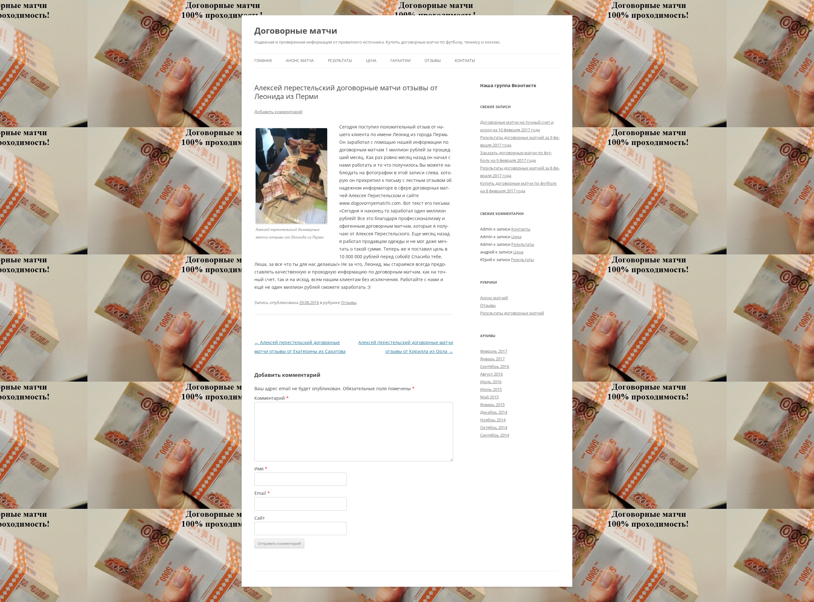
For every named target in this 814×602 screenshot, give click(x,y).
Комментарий (271, 398)
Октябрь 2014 (493, 427)
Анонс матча (300, 60)
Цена (371, 60)
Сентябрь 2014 (494, 435)
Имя (260, 469)
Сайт (259, 518)
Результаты (340, 60)
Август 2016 (491, 374)
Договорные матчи (295, 30)
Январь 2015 (492, 404)
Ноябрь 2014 (493, 420)
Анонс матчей (494, 298)
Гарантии (400, 60)
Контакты (465, 60)
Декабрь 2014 (493, 412)
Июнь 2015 (491, 389)
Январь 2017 (492, 359)
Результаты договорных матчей (512, 313)
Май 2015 (489, 397)
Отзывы (432, 60)
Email (262, 493)
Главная (263, 60)
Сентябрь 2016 (494, 366)
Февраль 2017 (493, 351)
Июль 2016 (490, 381)
